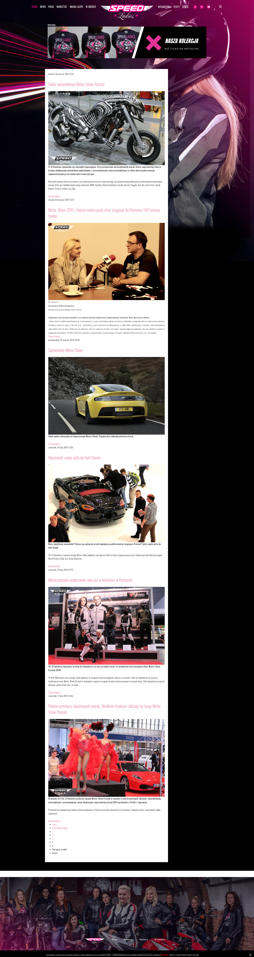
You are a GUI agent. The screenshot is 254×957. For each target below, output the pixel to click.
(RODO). (165, 955)
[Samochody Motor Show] (106, 395)
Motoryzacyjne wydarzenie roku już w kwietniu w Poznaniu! (90, 580)
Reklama (143, 939)
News (43, 7)
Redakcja (128, 939)
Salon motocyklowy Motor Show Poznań (76, 84)
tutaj (197, 955)
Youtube (211, 7)
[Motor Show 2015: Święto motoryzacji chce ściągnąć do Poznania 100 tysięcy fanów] (106, 261)
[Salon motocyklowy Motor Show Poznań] (106, 127)
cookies (108, 955)
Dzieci (185, 7)
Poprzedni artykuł (60, 828)
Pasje (51, 7)
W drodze (91, 7)
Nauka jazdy (76, 7)
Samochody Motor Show (65, 350)
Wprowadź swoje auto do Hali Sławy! (74, 457)
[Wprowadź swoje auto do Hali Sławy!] (106, 503)
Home (35, 7)
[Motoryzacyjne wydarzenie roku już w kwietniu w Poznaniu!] (106, 625)
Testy (176, 7)
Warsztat (61, 7)
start (54, 824)
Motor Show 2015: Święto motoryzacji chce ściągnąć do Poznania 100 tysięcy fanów (104, 213)
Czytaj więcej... (54, 196)
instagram (206, 7)
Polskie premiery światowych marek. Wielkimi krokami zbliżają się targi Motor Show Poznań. (104, 709)
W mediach (160, 939)
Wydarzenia (164, 7)
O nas (114, 939)
